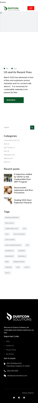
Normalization (19, 262)
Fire (7, 68)
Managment (8, 155)
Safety (27, 267)
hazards (22, 250)
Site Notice (10, 354)
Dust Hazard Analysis (13, 245)
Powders (8, 267)
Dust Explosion (19, 234)
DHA (15, 68)
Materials (7, 158)
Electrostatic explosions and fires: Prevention (23, 190)
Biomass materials (12, 217)
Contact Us (10, 346)
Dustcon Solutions (28, 393)
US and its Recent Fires (18, 72)
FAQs (8, 341)
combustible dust (11, 228)
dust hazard (10, 239)
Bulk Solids (9, 223)
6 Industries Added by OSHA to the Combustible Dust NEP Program (23, 178)
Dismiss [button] (3, 2)
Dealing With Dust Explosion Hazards (23, 201)
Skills (7, 273)
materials (22, 256)
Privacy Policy (11, 350)
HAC (5, 151)
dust (7, 234)
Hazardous (9, 250)
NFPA (6, 162)
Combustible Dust (10, 140)
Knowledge (9, 256)
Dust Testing (8, 148)
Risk (18, 267)
